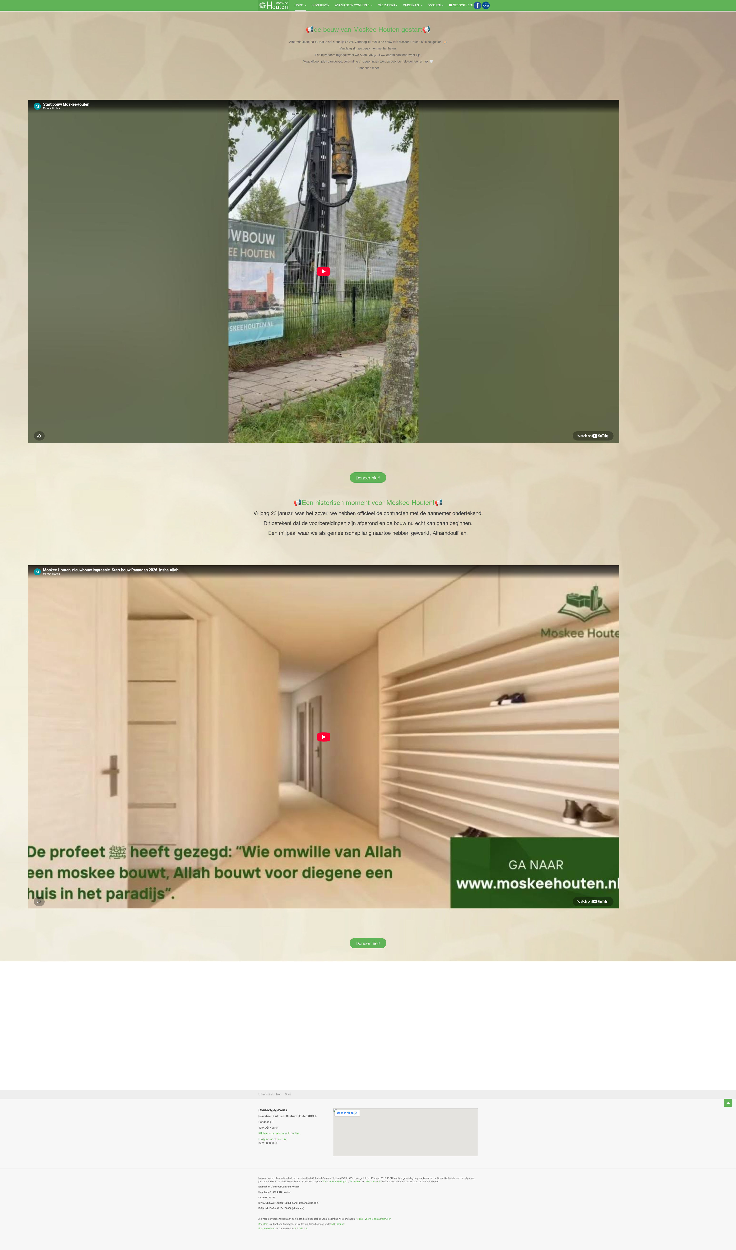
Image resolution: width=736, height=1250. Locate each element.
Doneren (434, 5)
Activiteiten (355, 1181)
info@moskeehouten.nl (272, 1139)
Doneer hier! (368, 477)
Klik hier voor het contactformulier (278, 1133)
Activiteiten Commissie (352, 5)
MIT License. (338, 1223)
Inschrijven (320, 5)
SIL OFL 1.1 (301, 1228)
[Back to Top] (728, 1103)
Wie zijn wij (386, 5)
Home (299, 5)
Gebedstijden (463, 5)
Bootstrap (263, 1223)
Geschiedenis (373, 1181)
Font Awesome (266, 1228)
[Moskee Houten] (273, 5)
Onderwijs (411, 5)
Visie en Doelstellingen (335, 1181)
